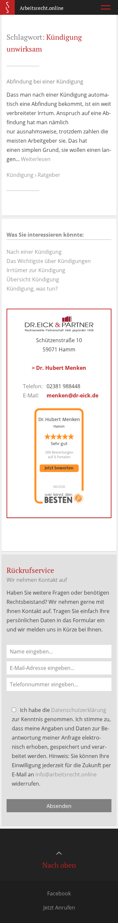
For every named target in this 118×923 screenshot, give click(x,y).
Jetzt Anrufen (59, 907)
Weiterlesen (35, 159)
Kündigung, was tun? (32, 288)
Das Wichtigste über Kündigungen (49, 261)
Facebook (59, 893)
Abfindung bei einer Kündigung (45, 81)
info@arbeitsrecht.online (66, 774)
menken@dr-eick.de (72, 395)
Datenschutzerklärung (78, 710)
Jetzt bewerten (59, 468)
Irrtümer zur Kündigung (36, 270)
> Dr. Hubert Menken (59, 367)
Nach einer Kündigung (34, 251)
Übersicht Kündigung (33, 279)
